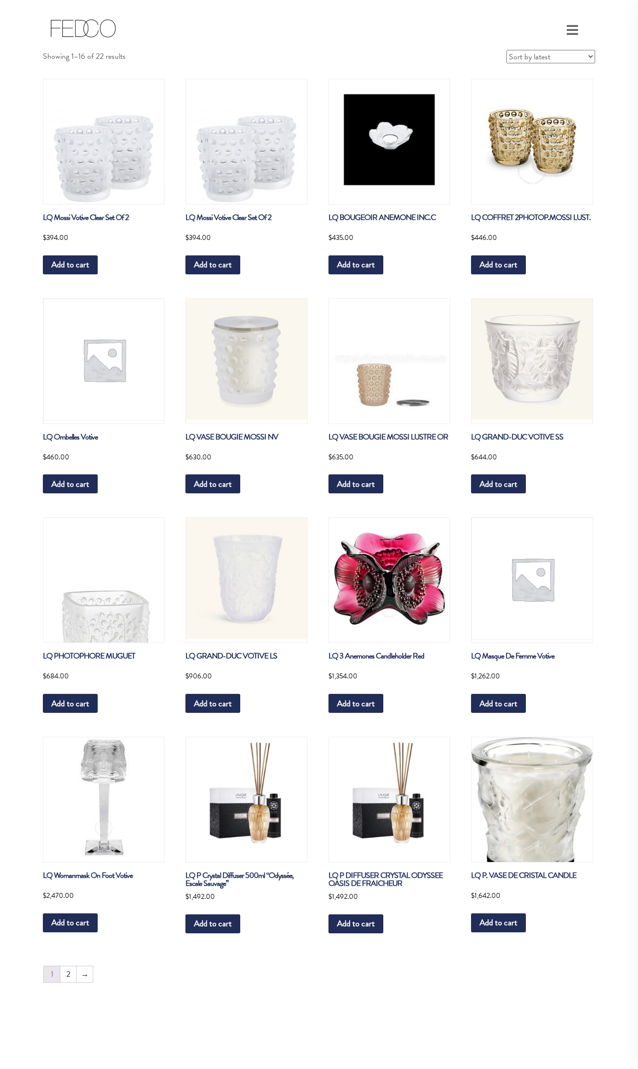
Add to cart (70, 264)
